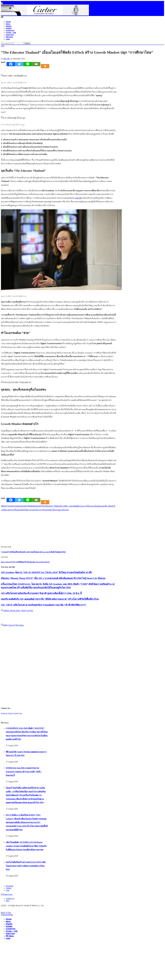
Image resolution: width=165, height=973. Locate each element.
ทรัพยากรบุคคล (30, 510)
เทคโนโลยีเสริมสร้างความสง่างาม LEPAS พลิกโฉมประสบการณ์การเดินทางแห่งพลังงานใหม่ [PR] (26, 865)
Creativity (10, 30)
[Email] (36, 64)
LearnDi (78, 198)
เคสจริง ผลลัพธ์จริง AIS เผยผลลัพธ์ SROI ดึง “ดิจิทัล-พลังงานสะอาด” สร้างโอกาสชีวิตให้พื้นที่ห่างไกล (50, 599)
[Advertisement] (59, 529)
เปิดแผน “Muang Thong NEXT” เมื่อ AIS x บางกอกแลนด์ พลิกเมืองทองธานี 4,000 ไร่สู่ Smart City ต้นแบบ (53, 578)
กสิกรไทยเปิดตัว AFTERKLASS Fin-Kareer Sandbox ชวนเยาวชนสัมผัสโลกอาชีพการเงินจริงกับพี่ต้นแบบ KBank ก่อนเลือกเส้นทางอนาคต (26, 846)
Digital (8, 26)
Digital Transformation (11, 506)
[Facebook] (11, 64)
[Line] (27, 64)
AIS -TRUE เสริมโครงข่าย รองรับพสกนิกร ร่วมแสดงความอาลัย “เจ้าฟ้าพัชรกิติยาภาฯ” (43, 605)
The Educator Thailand (51, 506)
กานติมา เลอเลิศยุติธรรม (72, 506)
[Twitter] (19, 64)
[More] (45, 64)
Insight (9, 28)
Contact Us (10, 898)
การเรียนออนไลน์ (91, 506)
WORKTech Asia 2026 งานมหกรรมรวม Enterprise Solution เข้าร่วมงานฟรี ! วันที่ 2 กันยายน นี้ (23, 771)
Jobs (8, 39)
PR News (9, 37)
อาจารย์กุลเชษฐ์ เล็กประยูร (49, 510)
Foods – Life (11, 32)
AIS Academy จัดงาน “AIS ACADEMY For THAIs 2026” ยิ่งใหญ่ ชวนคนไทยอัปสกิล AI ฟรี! (46, 572)
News (8, 24)
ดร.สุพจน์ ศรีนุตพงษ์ (13, 510)
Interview (10, 35)
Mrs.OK (6, 59)
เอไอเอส (65, 510)
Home (8, 22)
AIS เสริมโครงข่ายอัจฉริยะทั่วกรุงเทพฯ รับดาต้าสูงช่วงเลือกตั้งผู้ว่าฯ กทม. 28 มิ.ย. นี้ (41, 593)
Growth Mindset (27, 506)
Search (27, 43)
